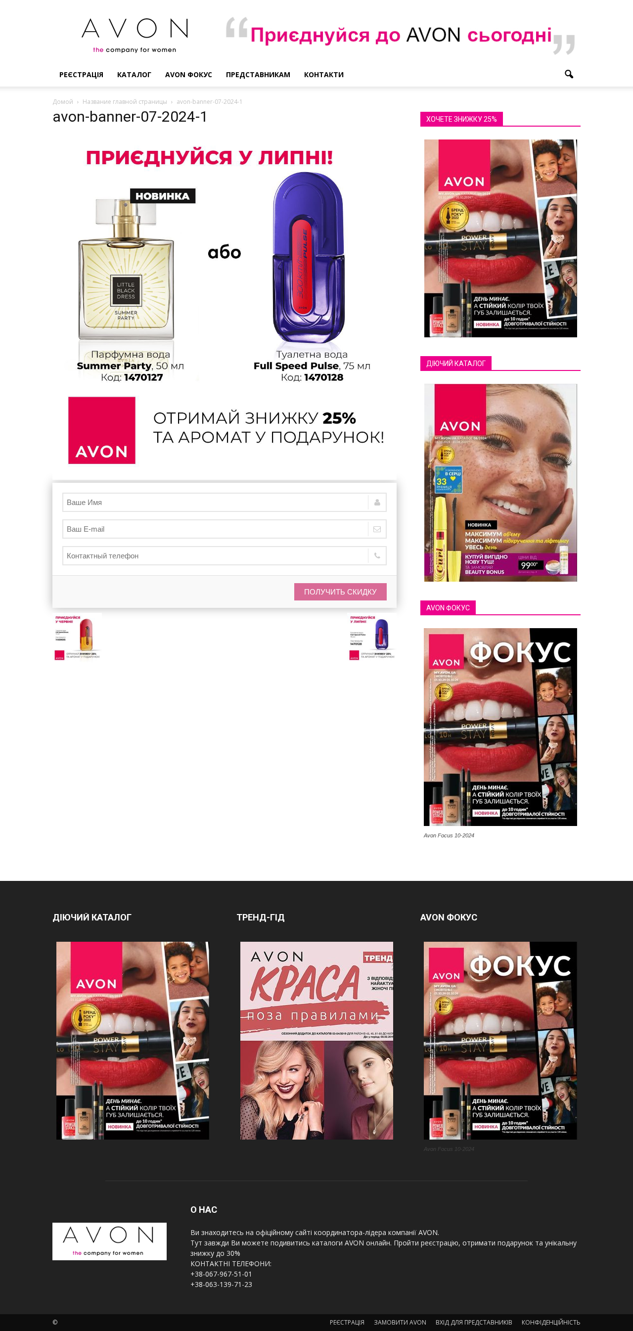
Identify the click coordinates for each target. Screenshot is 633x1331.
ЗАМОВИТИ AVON (400, 1322)
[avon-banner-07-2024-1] (224, 477)
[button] (569, 75)
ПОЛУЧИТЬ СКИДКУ (340, 592)
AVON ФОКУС (188, 74)
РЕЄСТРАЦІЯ (81, 74)
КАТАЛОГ (134, 74)
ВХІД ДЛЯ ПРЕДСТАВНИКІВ (474, 1322)
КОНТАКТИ (324, 74)
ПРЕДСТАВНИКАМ (258, 74)
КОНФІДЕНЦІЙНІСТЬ (551, 1322)
